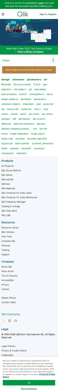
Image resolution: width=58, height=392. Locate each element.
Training (5, 250)
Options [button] (53, 60)
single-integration (19, 133)
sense (4, 133)
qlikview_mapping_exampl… (16, 128)
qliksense (6, 123)
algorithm (6, 89)
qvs (35, 128)
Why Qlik (5, 215)
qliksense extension (24, 123)
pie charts (34, 114)
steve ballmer (22, 143)
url (45, 79)
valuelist (14, 148)
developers (40, 99)
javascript (48, 104)
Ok (29, 383)
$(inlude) (6, 84)
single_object (37, 133)
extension (18, 79)
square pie (7, 143)
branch (23, 94)
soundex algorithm (37, 138)
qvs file (43, 128)
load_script (12, 109)
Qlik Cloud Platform (11, 170)
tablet (4, 148)
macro (37, 109)
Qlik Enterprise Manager (13, 201)
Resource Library (10, 227)
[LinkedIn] (9, 321)
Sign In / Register (48, 14)
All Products (7, 166)
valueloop (39, 148)
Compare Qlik (8, 241)
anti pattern (20, 89)
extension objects (10, 104)
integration (28, 104)
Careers (5, 289)
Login (41, 3)
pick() (23, 114)
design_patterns (9, 99)
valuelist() (26, 148)
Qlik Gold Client (9, 210)
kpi (3, 109)
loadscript (26, 109)
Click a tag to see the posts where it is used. (29, 69)
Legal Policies (8, 346)
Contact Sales (8, 302)
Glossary (5, 245)
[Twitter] (3, 321)
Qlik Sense (6, 175)
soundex (20, 138)
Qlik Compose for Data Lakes (16, 192)
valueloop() (7, 153)
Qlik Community (10, 314)
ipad (38, 104)
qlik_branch (39, 118)
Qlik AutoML (7, 179)
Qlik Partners (7, 232)
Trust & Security (9, 275)
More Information (29, 389)
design (5, 79)
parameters (34, 79)
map (45, 109)
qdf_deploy (24, 118)
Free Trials (6, 236)
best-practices (9, 94)
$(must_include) (22, 84)
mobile (14, 114)
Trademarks (7, 355)
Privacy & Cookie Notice (13, 350)
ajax (45, 84)
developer (26, 99)
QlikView (5, 183)
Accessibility (7, 280)
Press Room (7, 271)
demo (50, 94)
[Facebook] (16, 321)
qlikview (41, 123)
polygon (5, 118)
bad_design (40, 89)
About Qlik (6, 266)
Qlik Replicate (8, 188)
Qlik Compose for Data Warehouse (19, 197)
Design (28, 31)
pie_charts (47, 114)
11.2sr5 (36, 84)
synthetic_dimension (42, 143)
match (4, 114)
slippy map (7, 138)
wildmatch (21, 153)
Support (5, 254)
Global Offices (8, 297)
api (30, 89)
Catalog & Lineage (10, 206)
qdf (14, 118)
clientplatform (36, 94)
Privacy (5, 284)
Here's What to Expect (31, 51)
